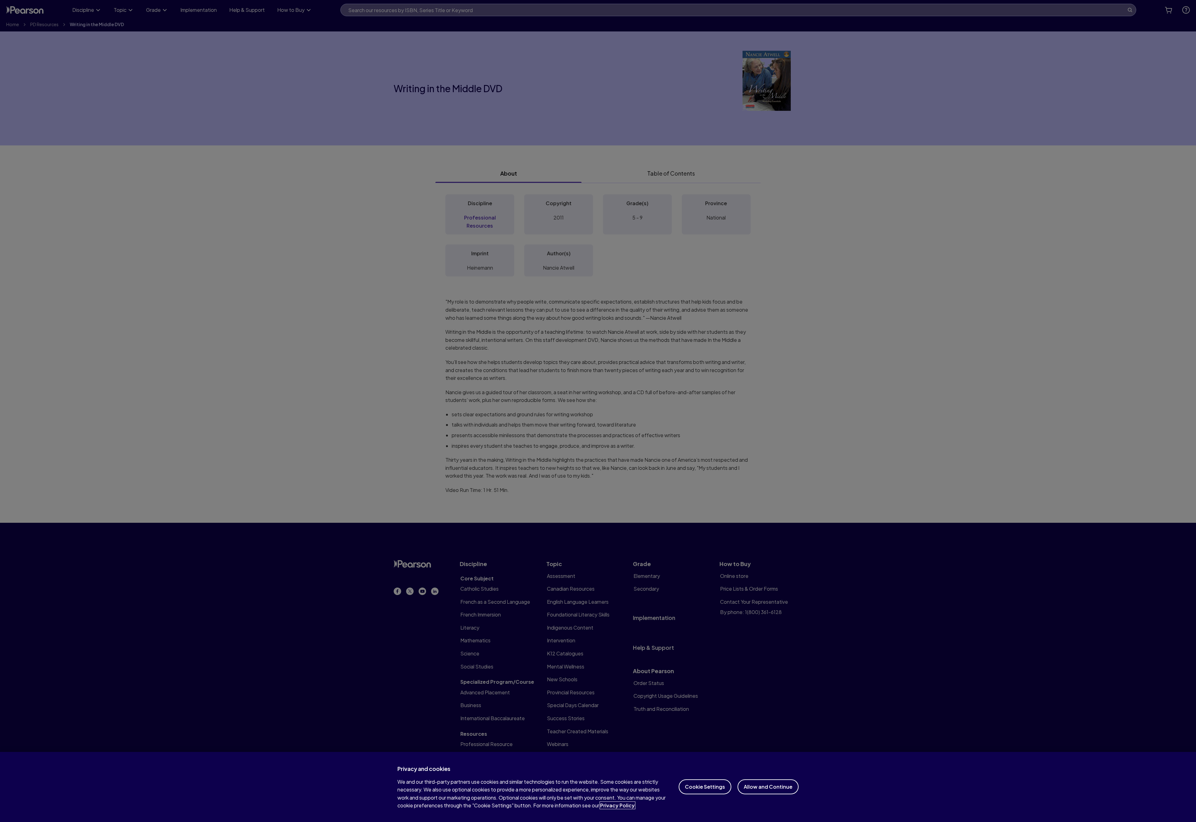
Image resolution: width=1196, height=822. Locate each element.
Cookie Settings (705, 786)
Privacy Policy (617, 805)
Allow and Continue (768, 786)
